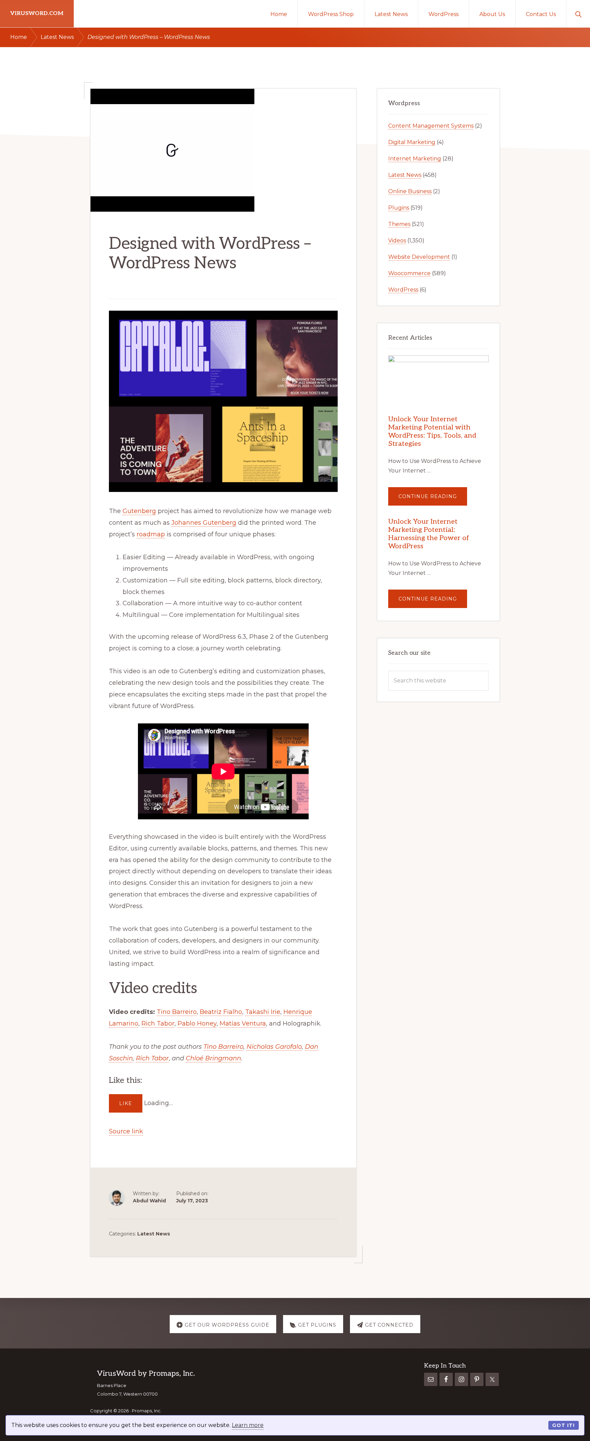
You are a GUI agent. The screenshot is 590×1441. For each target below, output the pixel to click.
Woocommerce (409, 273)
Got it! (563, 1425)
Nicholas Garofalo (274, 1046)
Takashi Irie (262, 1012)
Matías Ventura (243, 1023)
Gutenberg (139, 511)
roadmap (151, 534)
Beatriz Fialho (221, 1012)
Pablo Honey (197, 1023)
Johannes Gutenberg (203, 522)
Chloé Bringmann (213, 1058)
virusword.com (37, 13)
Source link (126, 1131)
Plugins (398, 207)
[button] (578, 13)
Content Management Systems (431, 126)
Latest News (153, 1234)
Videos (397, 240)
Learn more (248, 1425)
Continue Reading (432, 499)
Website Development (419, 257)
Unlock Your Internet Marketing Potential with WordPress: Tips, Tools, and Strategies (432, 431)
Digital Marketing (411, 142)
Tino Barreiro (177, 1012)
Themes (399, 224)
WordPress (403, 289)
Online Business (410, 191)
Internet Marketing (414, 158)
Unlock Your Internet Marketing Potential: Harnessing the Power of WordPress (428, 534)
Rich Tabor (157, 1023)
